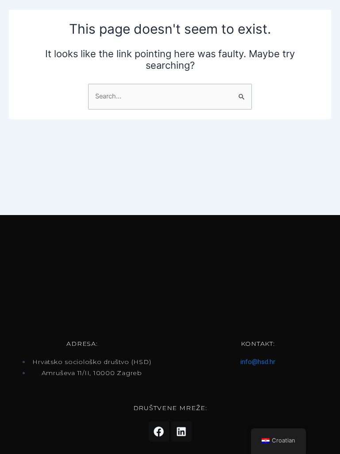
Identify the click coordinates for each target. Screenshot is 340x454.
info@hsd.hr (257, 362)
